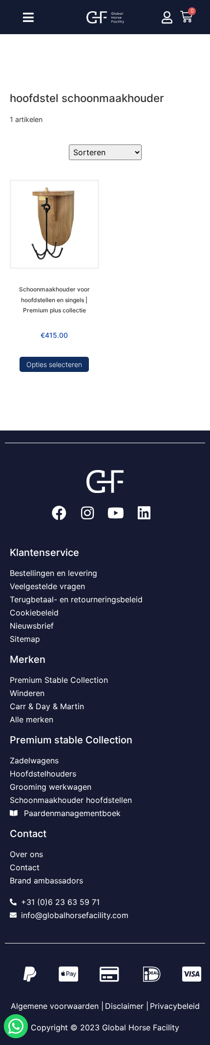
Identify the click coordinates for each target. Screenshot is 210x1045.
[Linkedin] (144, 513)
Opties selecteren (54, 364)
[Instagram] (87, 513)
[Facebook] (59, 513)
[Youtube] (115, 513)
